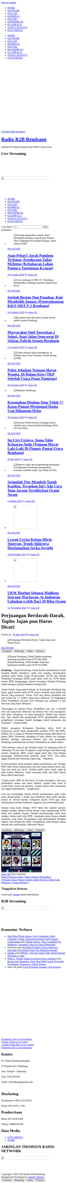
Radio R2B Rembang (23, 139)
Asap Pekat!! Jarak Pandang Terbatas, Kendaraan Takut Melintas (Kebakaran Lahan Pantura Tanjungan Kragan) (30, 261)
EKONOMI (13, 10)
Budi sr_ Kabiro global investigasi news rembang (31, 958)
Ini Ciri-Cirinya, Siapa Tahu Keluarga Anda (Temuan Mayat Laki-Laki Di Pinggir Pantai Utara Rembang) (35, 446)
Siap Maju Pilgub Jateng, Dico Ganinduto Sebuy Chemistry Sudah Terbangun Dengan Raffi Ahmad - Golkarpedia (33, 939)
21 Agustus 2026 (15, 347)
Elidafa (10, 953)
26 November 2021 (17, 554)
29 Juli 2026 (13, 459)
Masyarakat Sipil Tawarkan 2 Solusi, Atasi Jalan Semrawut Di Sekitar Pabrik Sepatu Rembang (33, 336)
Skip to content (8, 2)
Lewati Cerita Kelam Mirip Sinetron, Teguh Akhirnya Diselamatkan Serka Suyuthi (30, 543)
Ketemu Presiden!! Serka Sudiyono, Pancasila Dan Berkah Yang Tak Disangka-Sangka (32, 949)
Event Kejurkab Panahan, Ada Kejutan (41, 967)
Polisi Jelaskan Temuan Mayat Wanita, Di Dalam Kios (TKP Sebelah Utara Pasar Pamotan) (32, 374)
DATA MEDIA (15, 30)
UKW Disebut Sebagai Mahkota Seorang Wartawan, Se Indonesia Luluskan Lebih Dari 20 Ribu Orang (36, 597)
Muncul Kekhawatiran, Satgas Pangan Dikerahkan (26, 877)
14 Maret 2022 (14, 501)
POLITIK (12, 19)
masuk (16, 894)
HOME (11, 8)
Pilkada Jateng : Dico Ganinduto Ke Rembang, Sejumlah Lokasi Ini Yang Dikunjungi (34, 943)
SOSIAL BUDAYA (17, 27)
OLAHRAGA (14, 24)
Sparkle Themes (36, 1177)
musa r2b (32, 274)
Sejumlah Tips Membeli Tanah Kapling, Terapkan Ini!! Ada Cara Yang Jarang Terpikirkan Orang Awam (34, 488)
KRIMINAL (13, 16)
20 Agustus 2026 (15, 385)
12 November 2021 (17, 608)
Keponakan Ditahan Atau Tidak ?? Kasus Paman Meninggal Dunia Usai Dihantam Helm (35, 406)
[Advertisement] (33, 95)
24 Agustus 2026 (15, 274)
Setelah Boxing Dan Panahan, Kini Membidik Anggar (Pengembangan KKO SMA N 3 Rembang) (35, 301)
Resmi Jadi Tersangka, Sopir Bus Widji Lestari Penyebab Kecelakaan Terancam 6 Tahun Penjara (35, 963)
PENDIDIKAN (15, 22)
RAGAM (12, 13)
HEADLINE (13, 248)
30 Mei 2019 (19, 634)
